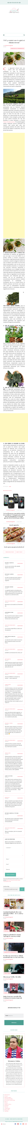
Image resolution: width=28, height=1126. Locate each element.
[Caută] (22, 889)
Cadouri (6, 931)
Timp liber (7, 973)
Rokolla (7, 797)
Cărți (5, 992)
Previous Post (10, 552)
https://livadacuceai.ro (9, 122)
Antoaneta (8, 659)
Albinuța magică (7, 1097)
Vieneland (6, 1105)
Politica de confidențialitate (14, 1121)
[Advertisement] (14, 24)
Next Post (19, 552)
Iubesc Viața (6, 1109)
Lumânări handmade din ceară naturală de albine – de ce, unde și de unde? (13, 913)
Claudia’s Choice (7, 1104)
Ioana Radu (8, 684)
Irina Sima (7, 753)
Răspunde (20, 563)
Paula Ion (6, 1107)
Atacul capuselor (14, 525)
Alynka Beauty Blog (8, 1098)
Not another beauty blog (9, 1100)
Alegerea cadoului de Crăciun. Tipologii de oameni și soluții (12, 935)
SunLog (5, 1102)
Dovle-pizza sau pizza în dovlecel (14, 547)
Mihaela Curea (9, 723)
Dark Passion (7, 1094)
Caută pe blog (6, 886)
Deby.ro (6, 1101)
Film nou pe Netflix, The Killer (12, 977)
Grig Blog (6, 1111)
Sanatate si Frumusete (17, 48)
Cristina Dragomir (8, 45)
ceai (10, 486)
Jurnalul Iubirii (7, 1108)
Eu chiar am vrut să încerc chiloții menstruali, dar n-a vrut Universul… (13, 956)
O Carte (6, 1096)
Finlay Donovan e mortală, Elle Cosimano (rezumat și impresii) (12, 997)
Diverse (6, 908)
